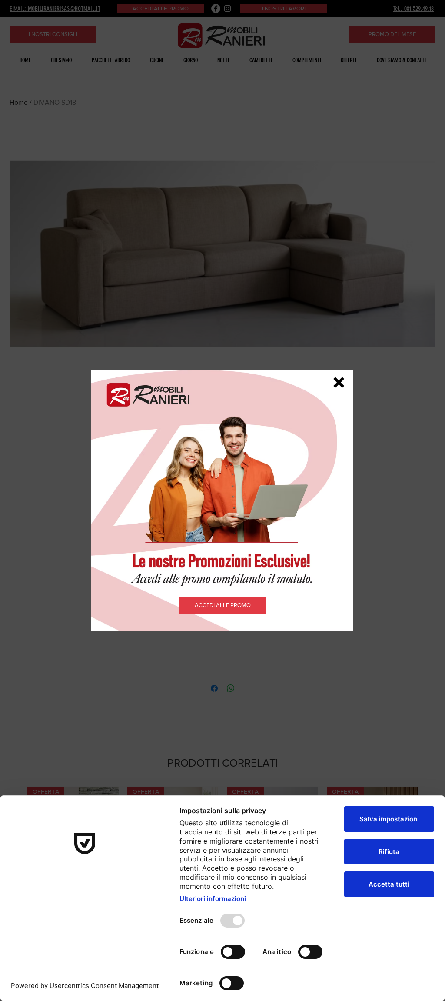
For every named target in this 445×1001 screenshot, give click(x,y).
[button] (338, 382)
